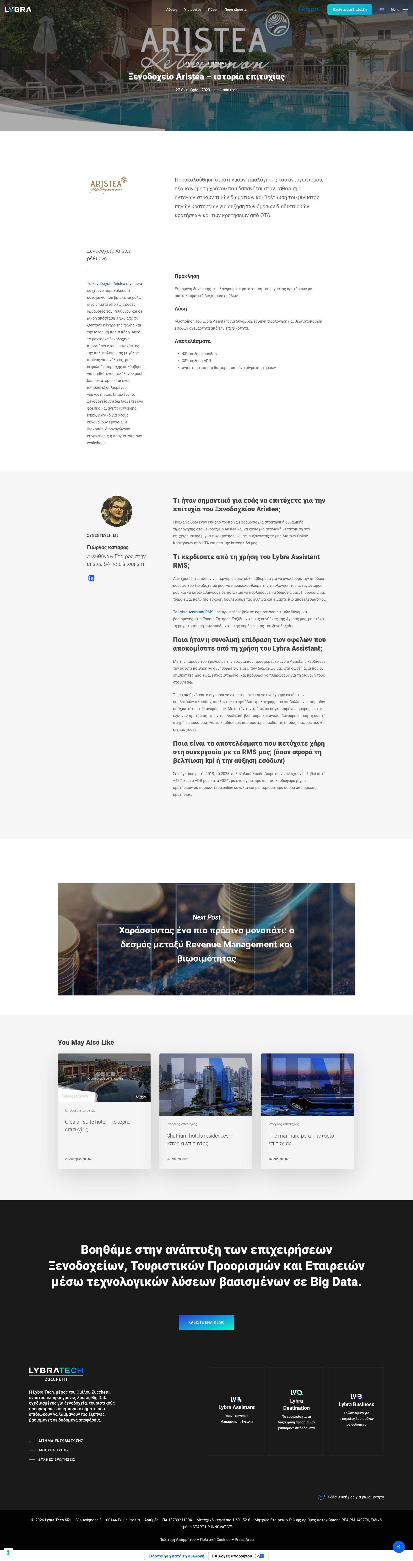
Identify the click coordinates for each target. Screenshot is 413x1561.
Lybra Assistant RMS (195, 612)
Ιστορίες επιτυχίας (206, 63)
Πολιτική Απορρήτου (177, 1539)
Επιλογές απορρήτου (232, 1556)
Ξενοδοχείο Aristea (108, 283)
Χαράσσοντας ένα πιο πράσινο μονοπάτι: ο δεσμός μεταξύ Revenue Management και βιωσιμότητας (206, 939)
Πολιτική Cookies (215, 1539)
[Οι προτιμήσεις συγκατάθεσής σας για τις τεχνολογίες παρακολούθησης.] (8, 1552)
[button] (399, 9)
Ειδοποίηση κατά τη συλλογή (176, 1556)
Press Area (244, 1539)
